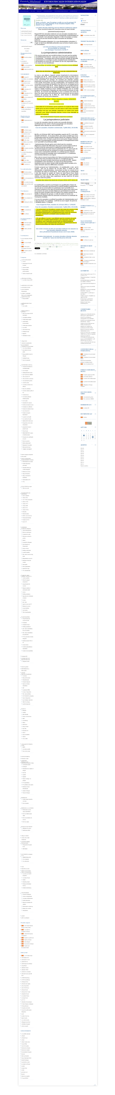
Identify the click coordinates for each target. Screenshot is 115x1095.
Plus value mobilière (27, 694)
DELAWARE (25, 714)
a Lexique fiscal (24, 997)
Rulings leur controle (27, 908)
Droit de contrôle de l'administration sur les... (87, 330)
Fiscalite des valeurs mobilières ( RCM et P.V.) (26, 576)
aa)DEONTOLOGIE (25, 296)
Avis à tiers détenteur (27, 348)
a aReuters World (24, 969)
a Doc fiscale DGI (25, 985)
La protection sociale (25, 1062)
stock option (25, 610)
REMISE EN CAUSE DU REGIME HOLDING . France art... (88, 290)
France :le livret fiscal (27, 716)
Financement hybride (27, 517)
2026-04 (82, 455)
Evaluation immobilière (29, 148)
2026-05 (82, 453)
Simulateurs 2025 (87, 53)
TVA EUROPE (26, 859)
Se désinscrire (85, 22)
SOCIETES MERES (25, 841)
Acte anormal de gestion (27, 380)
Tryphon (82, 314)
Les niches (25, 327)
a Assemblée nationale (25, 1033)
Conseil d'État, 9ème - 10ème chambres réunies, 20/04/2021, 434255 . (56, 100)
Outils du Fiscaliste (24, 11)
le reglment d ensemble (88, 126)
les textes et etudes (87, 227)
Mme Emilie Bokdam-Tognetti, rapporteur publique (56, 116)
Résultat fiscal (24, 797)
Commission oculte (26, 534)
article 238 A (25, 507)
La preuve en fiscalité (27, 416)
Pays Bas (24, 728)
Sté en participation (26, 566)
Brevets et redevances (27, 532)
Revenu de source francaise (26, 826)
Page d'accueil (54, 17)
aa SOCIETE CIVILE (25, 287)
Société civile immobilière (28, 650)
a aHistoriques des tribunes (26, 963)
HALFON (83, 317)
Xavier (82, 339)
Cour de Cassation (25, 1046)
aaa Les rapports (26, 495)
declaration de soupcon (27, 402)
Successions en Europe (29, 943)
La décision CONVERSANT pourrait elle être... (88, 336)
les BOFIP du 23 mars (88, 210)
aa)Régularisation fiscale (27, 372)
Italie (24, 718)
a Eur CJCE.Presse (25, 987)
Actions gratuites (26, 578)
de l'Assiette (25, 400)
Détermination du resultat (28, 461)
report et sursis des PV (27, 604)
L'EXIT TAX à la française (89, 148)
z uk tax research (24, 1026)
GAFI (22, 1014)
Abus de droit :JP (26, 376)
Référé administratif (26, 443)
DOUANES (23, 456)
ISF (25, 150)
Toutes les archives (84, 465)
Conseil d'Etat (24, 1044)
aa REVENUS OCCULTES (27, 285)
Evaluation (25, 622)
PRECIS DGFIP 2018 (28, 69)
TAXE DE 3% (27, 164)
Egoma (82, 332)
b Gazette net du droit (25, 1008)
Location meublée (26, 552)
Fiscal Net (39, 11)
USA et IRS (25, 738)
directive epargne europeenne (27, 454)
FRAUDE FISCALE (25, 659)
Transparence (25, 910)
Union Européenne (25, 892)
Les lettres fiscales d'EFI (27, 280)
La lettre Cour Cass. (25, 1016)
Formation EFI (24, 656)
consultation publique (27, 317)
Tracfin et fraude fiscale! (27, 273)
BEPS (24, 747)
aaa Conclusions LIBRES (28, 374)
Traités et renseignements (26, 872)
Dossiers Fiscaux (73, 11)
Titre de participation (27, 612)
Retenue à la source (26, 471)
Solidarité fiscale (26, 358)
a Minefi (23, 1035)
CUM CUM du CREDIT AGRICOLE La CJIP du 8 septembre (88, 333)
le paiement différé (26, 690)
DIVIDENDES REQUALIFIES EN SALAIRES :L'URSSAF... (88, 281)
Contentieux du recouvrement (27, 346)
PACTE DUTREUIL (25, 756)
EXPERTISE (24, 527)
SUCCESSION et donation (28, 696)
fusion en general (24, 666)
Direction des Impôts (25, 1050)
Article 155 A (25, 503)
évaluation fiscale (26, 624)
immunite (23, 672)
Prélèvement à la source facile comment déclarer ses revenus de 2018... (88, 214)
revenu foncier (25, 644)
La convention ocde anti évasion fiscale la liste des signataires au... (88, 68)
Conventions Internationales (61, 11)
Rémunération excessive (27, 558)
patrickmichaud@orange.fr (26, 31)
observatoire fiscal (26, 329)
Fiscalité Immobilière (25, 617)
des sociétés (25, 306)
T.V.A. (22, 855)
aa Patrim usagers (27, 130)
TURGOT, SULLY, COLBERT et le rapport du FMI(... (88, 296)
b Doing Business (25, 1006)
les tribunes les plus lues (88, 240)
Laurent (82, 335)
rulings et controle (25, 835)
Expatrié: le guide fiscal (29, 937)
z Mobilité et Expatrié (25, 1024)
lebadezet (82, 326)
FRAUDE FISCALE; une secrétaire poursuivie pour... (88, 342)
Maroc (24, 722)
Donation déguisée (26, 681)
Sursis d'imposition (26, 698)
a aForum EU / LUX (25, 959)
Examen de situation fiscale (28, 408)
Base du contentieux (27, 388)
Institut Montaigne (25, 1060)
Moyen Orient (25, 726)
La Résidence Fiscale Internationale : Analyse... (88, 321)
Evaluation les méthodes (27, 406)
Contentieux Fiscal (48, 11)
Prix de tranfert (26, 803)
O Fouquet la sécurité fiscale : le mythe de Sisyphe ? (88, 261)
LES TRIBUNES (84, 174)
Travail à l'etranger (26, 792)
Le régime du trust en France (89, 105)
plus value (25, 602)
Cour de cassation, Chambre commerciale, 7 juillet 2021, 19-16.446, (56, 127)
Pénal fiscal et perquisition (86, 360)
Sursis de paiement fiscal (88, 364)
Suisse (24, 732)
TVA (24, 481)
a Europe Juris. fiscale (25, 991)
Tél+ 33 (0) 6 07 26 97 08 (26, 35)
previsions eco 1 (24, 1072)
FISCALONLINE (25, 1056)
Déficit (24, 540)
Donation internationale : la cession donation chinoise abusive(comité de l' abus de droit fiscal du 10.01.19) (57, 237)
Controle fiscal (25, 394)
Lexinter (23, 1066)
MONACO (25, 724)
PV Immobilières (26, 782)
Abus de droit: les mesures (28, 378)
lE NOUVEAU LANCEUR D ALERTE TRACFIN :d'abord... (87, 299)
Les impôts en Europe (25, 1064)
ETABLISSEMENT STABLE (27, 460)
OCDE (22, 745)
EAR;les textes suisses (88, 79)
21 (92, 437)
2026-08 (82, 448)
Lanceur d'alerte (26, 267)
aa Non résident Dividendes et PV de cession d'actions (27, 103)
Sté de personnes (24, 843)
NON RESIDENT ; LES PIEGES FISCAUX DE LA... (88, 339)
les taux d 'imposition (27, 692)
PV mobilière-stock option (28, 784)
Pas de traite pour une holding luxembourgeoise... (87, 324)
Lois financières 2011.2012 (46, 244)
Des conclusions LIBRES (89, 398)
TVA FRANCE (26, 861)
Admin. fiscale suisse (25, 1042)
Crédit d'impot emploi (27, 319)
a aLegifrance (24, 965)
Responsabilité (25, 298)
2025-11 (82, 464)
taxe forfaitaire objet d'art (27, 700)
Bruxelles (24, 511)
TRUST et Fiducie (26, 702)
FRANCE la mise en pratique (89, 85)
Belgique (24, 710)
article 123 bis (25, 501)
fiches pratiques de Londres (89, 196)
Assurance (25, 675)
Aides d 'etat (25, 497)
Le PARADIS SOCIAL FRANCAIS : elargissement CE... (88, 314)
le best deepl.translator (88, 44)
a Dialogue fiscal (24, 981)
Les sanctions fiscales (27, 419)
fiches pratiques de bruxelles (89, 194)
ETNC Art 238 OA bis (27, 515)
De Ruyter (25, 766)
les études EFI (86, 408)
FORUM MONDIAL (27, 887)
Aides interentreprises (27, 530)
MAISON (83, 320)
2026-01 (82, 460)
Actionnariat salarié (26, 764)
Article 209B (25, 505)
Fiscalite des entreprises (26, 528)
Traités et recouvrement (26, 870)
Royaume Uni (25, 730)
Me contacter (26, 48)
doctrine (85, 417)
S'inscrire (84, 20)
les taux (24, 600)
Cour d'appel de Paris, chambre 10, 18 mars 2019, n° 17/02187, (56, 204)
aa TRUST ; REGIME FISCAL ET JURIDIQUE (51, 243)
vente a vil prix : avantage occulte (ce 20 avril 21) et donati (66, 244)
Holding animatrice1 (27, 626)
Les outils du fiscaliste (28, 182)
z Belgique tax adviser (25, 1022)
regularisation (24, 760)
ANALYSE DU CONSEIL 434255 (56, 104)
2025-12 (82, 462)
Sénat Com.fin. (24, 1018)
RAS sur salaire (26, 821)
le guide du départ (87, 150)
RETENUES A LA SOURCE (27, 808)
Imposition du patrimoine (26, 674)
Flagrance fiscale (26, 661)
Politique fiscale (26, 331)
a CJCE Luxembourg (25, 979)
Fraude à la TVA (26, 519)
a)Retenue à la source (27, 828)
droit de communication (26, 458)
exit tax (24, 592)
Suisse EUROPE (26, 734)
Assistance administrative (28, 898)
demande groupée (26, 881)
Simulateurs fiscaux (26, 335)
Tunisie (24, 736)
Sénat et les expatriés (25, 1076)
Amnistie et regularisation (26, 343)
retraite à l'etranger (26, 790)
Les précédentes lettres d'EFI (89, 35)
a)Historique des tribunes (26, 278)
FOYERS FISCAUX (25, 658)
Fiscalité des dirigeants (27, 542)
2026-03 (82, 457)
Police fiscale (25, 431)
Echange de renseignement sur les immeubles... (87, 317)
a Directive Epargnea (27, 894)
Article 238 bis (26, 509)
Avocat (24, 261)
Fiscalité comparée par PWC (89, 374)
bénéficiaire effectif (26, 830)
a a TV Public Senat (28, 955)
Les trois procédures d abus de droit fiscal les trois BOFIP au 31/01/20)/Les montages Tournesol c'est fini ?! (56, 48)
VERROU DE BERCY (27, 449)
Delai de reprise (26, 513)
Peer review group (26, 751)
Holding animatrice (26, 594)
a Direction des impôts (25, 983)
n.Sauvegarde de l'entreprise (26, 744)
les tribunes (26, 213)
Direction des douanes (25, 1048)
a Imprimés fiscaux (25, 993)
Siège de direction (26, 473)
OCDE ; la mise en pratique (89, 90)
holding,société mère (27, 550)
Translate (91, 185)
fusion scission (26, 548)
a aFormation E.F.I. (25, 957)
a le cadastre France (25, 995)
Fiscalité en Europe (87, 104)
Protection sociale (24, 758)
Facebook (60, 246)
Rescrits (23, 1074)
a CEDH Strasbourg (25, 977)
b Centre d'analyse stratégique (27, 1004)
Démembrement (26, 679)
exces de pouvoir (26, 410)
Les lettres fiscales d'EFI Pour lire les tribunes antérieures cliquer (56, 27)
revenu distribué (26, 608)
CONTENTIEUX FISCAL (26, 365)
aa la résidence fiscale (88, 146)
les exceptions (86, 164)
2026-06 (82, 451)
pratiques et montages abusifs (86, 362)
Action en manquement (27, 896)
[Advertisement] (88, 476)
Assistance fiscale (26, 877)
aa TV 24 (23, 1000)
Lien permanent (38, 246)
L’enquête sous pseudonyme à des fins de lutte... (87, 327)
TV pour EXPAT (24, 1078)
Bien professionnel (26, 677)
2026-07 (82, 450)
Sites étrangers (27, 941)
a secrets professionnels (26, 259)
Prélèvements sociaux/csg (28, 906)
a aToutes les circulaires (26, 971)
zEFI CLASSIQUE (25, 917)
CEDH (24, 879)
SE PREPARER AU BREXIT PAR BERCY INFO (88, 199)
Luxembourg (25, 720)
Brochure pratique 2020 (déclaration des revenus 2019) (27, 174)
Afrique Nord (24, 341)
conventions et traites (88, 64)
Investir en (23, 708)
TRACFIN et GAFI (25, 868)
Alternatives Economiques (26, 1002)
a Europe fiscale (24, 989)
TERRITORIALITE (27, 857)
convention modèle (26, 749)
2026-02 (82, 458)
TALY (22, 866)
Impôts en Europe (27, 939)
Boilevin (82, 329)
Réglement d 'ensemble (27, 445)
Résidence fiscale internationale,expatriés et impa (27, 762)
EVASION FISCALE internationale (25, 493)
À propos (27, 50)
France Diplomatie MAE (26, 1058)
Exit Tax (24, 772)
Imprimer (53, 246)
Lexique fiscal (24, 1068)
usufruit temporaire (26, 704)
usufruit (22, 915)
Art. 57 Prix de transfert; (27, 499)
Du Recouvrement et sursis (28, 404)
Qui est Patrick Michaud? (26, 33)
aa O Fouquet (25, 370)
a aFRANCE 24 (24, 961)
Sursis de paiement (26, 360)
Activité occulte (26, 382)
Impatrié (24, 776)
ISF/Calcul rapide (27, 222)
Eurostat (23, 1054)
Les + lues (33, 11)
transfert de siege (26, 568)
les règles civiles (38, 244)
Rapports (24, 333)
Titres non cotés (26, 488)
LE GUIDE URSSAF (88, 376)
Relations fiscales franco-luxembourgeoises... (86, 302)
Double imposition (26, 900)
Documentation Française (26, 1052)
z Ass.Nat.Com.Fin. (25, 1020)
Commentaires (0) (45, 246)
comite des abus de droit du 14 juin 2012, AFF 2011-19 (57, 180)
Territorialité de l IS (26, 479)
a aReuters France (24, 967)
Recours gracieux (26, 441)
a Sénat (22, 1039)
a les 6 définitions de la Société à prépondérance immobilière (27, 109)
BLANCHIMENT (25, 345)
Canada (24, 712)
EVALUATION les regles (26, 486)
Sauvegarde (25, 564)
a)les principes (86, 163)
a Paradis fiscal (24, 1037)
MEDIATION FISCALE (28, 421)
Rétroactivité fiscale (26, 447)
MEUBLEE (25, 848)
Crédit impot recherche (27, 325)
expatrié (24, 774)
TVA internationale (26, 570)
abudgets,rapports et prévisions (25, 311)
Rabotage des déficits (28, 202)
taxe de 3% (25, 521)
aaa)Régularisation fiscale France (26, 304)
